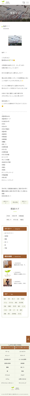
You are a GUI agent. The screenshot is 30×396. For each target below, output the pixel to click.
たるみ (5, 310)
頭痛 (5, 314)
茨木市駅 (21, 302)
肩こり (9, 196)
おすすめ (11, 302)
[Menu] (27, 2)
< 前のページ (5, 202)
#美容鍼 (21, 216)
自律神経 (14, 314)
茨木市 (14, 306)
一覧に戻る (15, 202)
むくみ (23, 306)
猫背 (21, 310)
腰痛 (6, 196)
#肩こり (8, 220)
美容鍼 (3, 196)
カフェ (5, 302)
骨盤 (6, 248)
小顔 (10, 310)
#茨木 (8, 216)
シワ (14, 310)
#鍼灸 (22, 220)
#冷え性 (15, 220)
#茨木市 (14, 216)
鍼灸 (5, 299)
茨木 (9, 299)
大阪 (18, 299)
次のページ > (24, 202)
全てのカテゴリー (9, 233)
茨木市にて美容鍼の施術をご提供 (12, 189)
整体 (19, 306)
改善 (5, 306)
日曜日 (9, 306)
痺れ (9, 314)
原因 (16, 302)
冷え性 (19, 314)
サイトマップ (22, 383)
